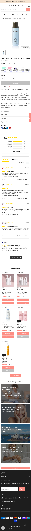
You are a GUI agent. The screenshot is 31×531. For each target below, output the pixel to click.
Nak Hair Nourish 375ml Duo (21, 326)
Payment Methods (15, 526)
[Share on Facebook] (2, 128)
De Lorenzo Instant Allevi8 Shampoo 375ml (8, 326)
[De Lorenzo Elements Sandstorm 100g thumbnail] (3, 52)
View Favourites (15, 375)
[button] (26, 179)
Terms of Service (13, 525)
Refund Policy (22, 525)
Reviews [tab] (4, 159)
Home (2, 18)
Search (6, 525)
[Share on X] (4, 128)
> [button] (16, 257)
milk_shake (4, 362)
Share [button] (5, 179)
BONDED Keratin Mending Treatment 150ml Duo (7, 292)
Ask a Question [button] (16, 155)
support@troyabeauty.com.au (8, 501)
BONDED (4, 295)
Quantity (3, 75)
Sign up (22, 489)
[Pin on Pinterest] (10, 128)
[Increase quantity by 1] (13, 78)
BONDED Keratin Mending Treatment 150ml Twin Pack (22, 292)
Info (5, 71)
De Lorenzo (5, 60)
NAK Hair (19, 328)
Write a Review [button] (16, 151)
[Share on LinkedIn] (7, 128)
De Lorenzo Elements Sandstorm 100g (10, 176)
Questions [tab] (13, 159)
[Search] (28, 9)
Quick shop (7, 299)
